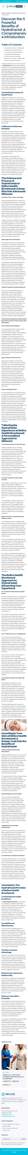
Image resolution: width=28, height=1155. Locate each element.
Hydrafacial (15, 13)
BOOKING (19, 6)
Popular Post (22, 13)
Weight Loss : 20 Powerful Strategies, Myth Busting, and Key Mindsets (13, 1077)
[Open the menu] (3, 6)
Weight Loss (15, 1081)
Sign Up (24, 1139)
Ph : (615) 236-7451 (5, 1)
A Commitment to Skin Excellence (14, 52)
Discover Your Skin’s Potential (12, 60)
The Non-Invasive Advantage (12, 56)
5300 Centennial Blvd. (21, 1)
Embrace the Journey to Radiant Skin (15, 58)
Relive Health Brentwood (10, 902)
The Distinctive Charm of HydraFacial (14, 48)
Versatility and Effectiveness (12, 54)
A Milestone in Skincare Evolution (13, 50)
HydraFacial (6, 65)
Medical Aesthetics (6, 13)
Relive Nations (9, 1150)
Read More (6, 1085)
